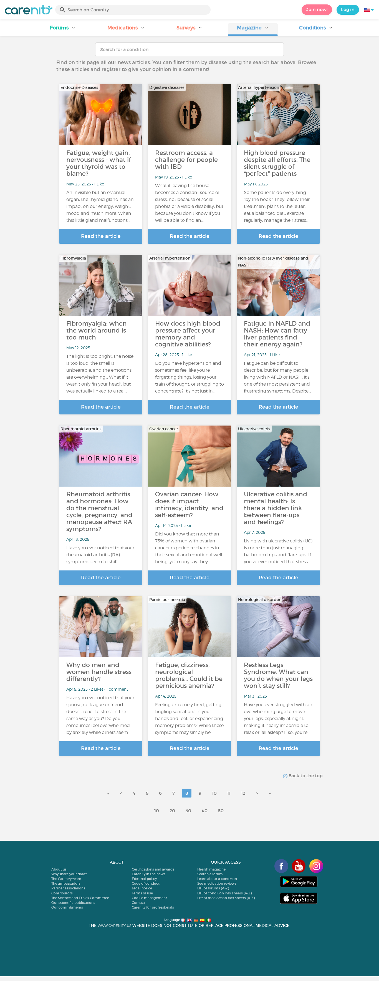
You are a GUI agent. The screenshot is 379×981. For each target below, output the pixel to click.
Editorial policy (144, 879)
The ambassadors (65, 883)
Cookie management (149, 898)
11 (229, 793)
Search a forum (210, 874)
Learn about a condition (217, 879)
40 (205, 810)
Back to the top (305, 775)
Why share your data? (69, 874)
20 (172, 810)
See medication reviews (216, 883)
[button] (63, 29)
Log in (348, 9)
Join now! (316, 9)
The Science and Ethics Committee (80, 898)
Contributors (62, 893)
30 (188, 810)
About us (59, 869)
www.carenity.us (114, 926)
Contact (138, 902)
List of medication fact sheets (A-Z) (226, 898)
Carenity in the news (148, 874)
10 (214, 793)
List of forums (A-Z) (213, 888)
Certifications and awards (153, 869)
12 (243, 793)
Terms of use (142, 893)
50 (221, 810)
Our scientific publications (73, 902)
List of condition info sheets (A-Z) (224, 893)
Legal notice (142, 888)
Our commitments (67, 907)
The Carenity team (66, 879)
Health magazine (211, 869)
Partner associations (68, 888)
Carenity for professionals (153, 907)
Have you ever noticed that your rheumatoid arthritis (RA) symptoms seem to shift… (100, 554)
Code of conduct (146, 883)
